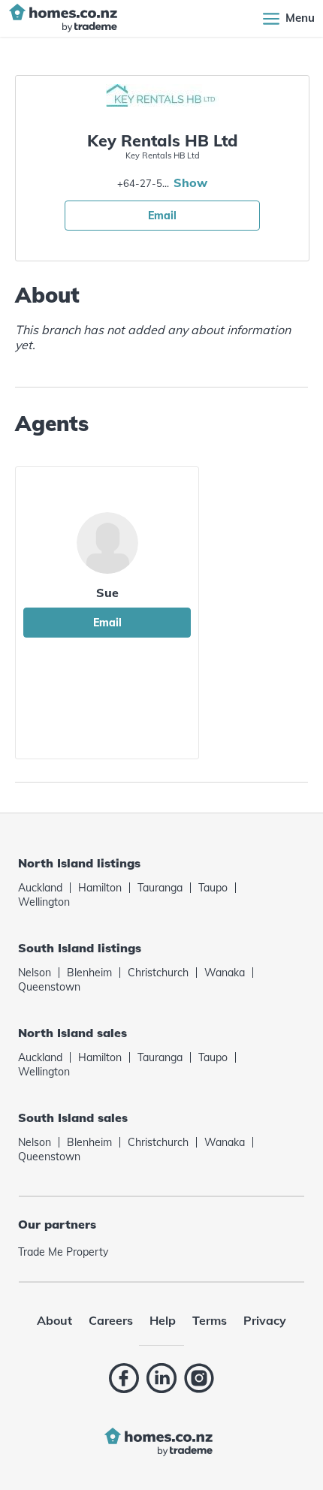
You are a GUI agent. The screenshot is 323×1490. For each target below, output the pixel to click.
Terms (209, 1320)
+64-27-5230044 (143, 183)
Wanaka (224, 972)
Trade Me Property (63, 1252)
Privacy (264, 1320)
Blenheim (89, 972)
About (54, 1320)
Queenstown (49, 987)
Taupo (213, 887)
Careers (111, 1320)
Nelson (34, 972)
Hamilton (100, 887)
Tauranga (160, 887)
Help (162, 1320)
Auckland (40, 887)
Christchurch (158, 972)
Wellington (44, 902)
